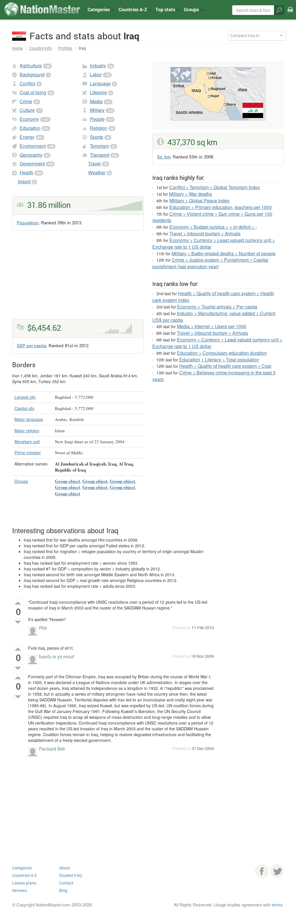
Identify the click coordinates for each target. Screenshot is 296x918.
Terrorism (99, 146)
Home (17, 48)
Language (100, 83)
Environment (33, 146)
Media (96, 101)
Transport (99, 155)
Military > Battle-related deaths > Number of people (223, 253)
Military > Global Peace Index (199, 200)
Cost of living (33, 92)
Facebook (262, 871)
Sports (96, 137)
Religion (98, 128)
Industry (98, 65)
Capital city (24, 408)
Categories (99, 9)
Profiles (65, 48)
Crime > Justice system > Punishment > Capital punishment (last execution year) (210, 263)
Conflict (27, 83)
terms (277, 905)
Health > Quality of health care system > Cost (225, 366)
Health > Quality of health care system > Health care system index (213, 296)
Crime (26, 101)
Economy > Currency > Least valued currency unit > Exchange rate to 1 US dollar (213, 243)
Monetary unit (27, 441)
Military (97, 110)
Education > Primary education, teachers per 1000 (220, 207)
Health (26, 172)
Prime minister (27, 452)
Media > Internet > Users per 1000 (211, 326)
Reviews (19, 890)
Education (30, 128)
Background (32, 74)
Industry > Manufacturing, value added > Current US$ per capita (213, 316)
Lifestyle (98, 92)
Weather (97, 172)
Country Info (40, 48)
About (64, 868)
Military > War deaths (190, 194)
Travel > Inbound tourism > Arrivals (204, 233)
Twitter (277, 871)
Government (32, 163)
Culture (27, 110)
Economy (29, 119)
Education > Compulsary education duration (222, 353)
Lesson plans (24, 883)
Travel (94, 163)
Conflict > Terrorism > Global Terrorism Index (214, 187)
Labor (96, 74)
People (97, 119)
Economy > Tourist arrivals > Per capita (217, 306)
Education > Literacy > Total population (219, 359)
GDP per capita (31, 345)
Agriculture (31, 65)
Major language (28, 419)
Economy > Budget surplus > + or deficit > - (213, 227)
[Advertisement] (78, 278)
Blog (63, 890)
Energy (27, 137)
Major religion (26, 430)
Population (28, 223)
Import (24, 181)
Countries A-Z (24, 875)
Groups (192, 9)
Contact (66, 883)
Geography (31, 155)
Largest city (25, 397)
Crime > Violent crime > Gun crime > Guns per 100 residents (212, 217)
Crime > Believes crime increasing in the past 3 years (213, 376)
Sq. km (164, 157)
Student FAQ (70, 875)
